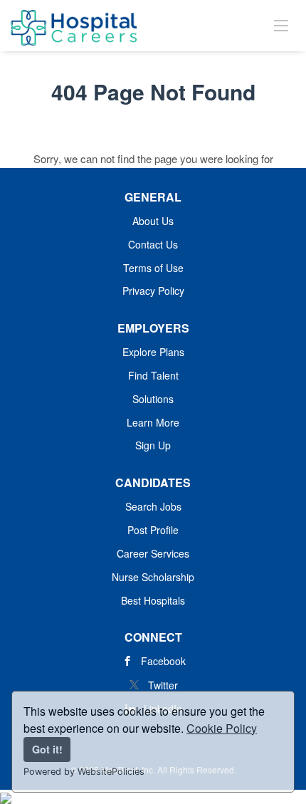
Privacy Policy (153, 290)
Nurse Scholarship (153, 577)
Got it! (47, 749)
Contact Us (153, 244)
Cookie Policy (221, 728)
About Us (153, 221)
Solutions (153, 399)
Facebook (163, 661)
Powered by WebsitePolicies (83, 771)
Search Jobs (153, 506)
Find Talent (153, 375)
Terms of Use (153, 268)
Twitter (163, 685)
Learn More (153, 422)
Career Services (153, 553)
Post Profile (153, 530)
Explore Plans (153, 352)
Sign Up (153, 445)
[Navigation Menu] (281, 25)
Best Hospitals (153, 600)
